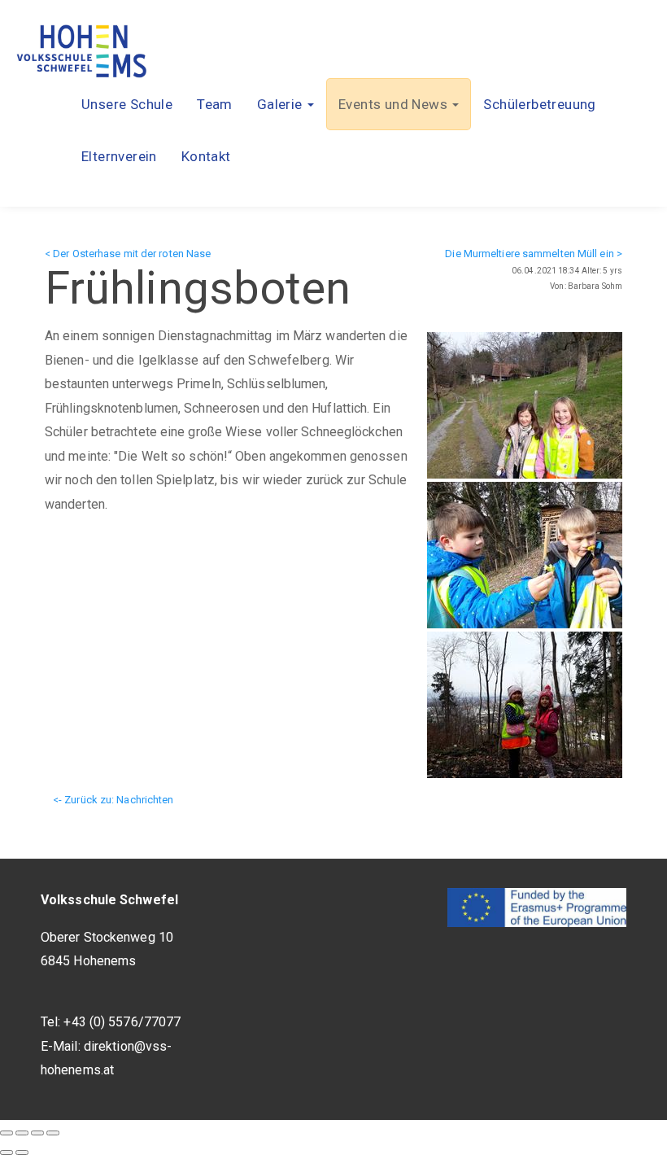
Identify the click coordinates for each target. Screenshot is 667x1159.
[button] (285, 104)
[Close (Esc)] (6, 1133)
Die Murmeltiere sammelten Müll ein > (533, 253)
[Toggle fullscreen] (37, 1133)
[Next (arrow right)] (21, 1152)
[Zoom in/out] (52, 1133)
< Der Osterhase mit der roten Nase (128, 253)
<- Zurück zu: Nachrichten (113, 800)
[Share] (21, 1133)
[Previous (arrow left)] (6, 1152)
